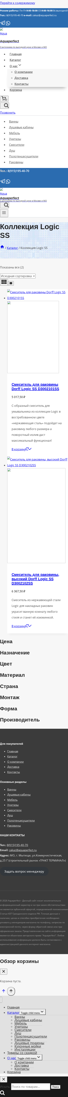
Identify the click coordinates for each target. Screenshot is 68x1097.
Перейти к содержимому (17, 3)
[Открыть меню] (4, 213)
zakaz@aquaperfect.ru (44, 15)
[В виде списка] (11, 283)
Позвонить (7, 113)
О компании (24, 72)
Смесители (16, 145)
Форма (8, 708)
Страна (9, 686)
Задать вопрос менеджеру (24, 871)
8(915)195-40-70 (14, 15)
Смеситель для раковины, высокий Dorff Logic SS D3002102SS (35, 579)
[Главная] (2, 248)
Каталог (15, 60)
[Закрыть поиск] (3, 1079)
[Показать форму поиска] (4, 105)
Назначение (15, 653)
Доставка (21, 78)
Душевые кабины (21, 127)
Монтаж (9, 697)
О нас (11, 1058)
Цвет (6, 664)
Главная (16, 54)
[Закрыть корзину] (3, 972)
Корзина (16, 90)
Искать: (5, 1087)
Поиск (55, 1087)
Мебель (14, 133)
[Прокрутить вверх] (3, 991)
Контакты (21, 84)
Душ (12, 151)
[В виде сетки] (4, 282)
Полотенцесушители (23, 156)
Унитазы (15, 139)
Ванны (13, 121)
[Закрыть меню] (1, 1000)
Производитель (20, 720)
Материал (12, 675)
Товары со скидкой (22, 1053)
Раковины (16, 162)
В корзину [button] (19, 449)
